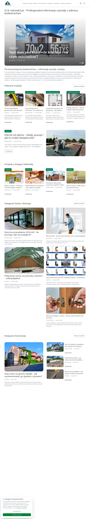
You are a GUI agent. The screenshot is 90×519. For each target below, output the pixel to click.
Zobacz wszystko (79, 86)
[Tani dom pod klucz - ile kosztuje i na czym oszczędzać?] (45, 41)
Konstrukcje (50, 3)
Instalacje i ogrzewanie (65, 3)
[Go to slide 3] (82, 63)
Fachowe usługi (10, 92)
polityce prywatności (22, 507)
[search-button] (80, 3)
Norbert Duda (12, 60)
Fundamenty (56, 3)
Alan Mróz (6, 112)
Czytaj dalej (9, 151)
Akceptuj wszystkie (17, 514)
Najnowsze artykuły (27, 3)
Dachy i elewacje (42, 3)
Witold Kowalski (29, 112)
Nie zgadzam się (17, 511)
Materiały (35, 3)
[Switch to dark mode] (84, 3)
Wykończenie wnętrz (73, 92)
